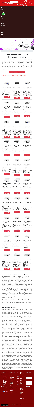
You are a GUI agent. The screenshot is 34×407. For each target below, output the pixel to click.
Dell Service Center (21, 379)
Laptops (2, 16)
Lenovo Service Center (21, 392)
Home (3, 51)
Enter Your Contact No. (29, 376)
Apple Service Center (21, 389)
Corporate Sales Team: (20, 3)
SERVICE (2, 34)
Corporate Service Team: (25, 3)
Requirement (28, 380)
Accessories (3, 25)
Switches (2, 23)
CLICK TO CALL (5, 405)
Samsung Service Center (22, 399)
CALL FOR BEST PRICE (13, 72)
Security (2, 32)
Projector (2, 30)
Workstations (3, 9)
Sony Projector (10, 51)
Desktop (2, 18)
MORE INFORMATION (21, 72)
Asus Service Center (21, 382)
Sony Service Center (21, 396)
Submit (28, 386)
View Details (7, 96)
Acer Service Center (21, 386)
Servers (2, 7)
